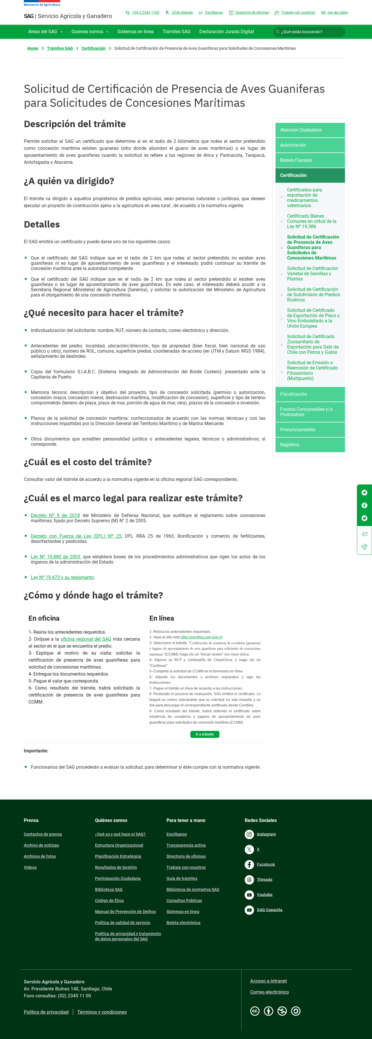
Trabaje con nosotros (298, 12)
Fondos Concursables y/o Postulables (306, 411)
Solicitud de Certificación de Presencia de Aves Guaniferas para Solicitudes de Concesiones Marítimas (313, 247)
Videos (30, 867)
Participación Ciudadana (118, 878)
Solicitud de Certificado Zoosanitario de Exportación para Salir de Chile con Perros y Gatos (313, 344)
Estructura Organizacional (119, 845)
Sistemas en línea (183, 911)
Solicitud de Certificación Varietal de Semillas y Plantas (312, 274)
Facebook (266, 864)
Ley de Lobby (337, 12)
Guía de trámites (182, 878)
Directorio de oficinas (252, 12)
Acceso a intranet (268, 981)
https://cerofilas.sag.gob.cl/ (201, 637)
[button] (45, 32)
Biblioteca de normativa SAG (193, 889)
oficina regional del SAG (86, 639)
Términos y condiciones (102, 1012)
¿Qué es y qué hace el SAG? (120, 834)
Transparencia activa (186, 845)
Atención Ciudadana (301, 130)
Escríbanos (214, 12)
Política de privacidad (46, 1012)
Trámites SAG (60, 48)
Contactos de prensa (43, 834)
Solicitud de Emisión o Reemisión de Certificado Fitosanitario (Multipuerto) (312, 370)
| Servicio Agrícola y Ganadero (68, 16)
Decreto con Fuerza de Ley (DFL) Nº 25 (76, 536)
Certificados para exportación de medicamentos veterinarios (304, 197)
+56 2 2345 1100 (145, 12)
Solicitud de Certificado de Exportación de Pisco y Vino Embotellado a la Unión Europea (313, 318)
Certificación (93, 48)
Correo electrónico (269, 992)
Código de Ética (109, 900)
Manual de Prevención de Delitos (125, 911)
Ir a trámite (205, 734)
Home (32, 48)
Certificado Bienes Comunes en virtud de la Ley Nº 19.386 (312, 221)
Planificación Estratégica (118, 856)
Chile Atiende (182, 12)
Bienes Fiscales (296, 160)
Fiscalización (293, 394)
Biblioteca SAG (109, 889)
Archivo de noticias (41, 845)
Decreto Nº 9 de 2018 (55, 515)
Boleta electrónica (184, 922)
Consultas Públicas (184, 900)
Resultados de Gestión (116, 867)
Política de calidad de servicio (122, 922)
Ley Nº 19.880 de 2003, (56, 557)
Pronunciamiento (297, 429)
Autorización (293, 145)
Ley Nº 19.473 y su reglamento (62, 577)
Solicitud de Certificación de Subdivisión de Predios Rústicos (313, 295)
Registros (289, 444)
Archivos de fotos (40, 856)
